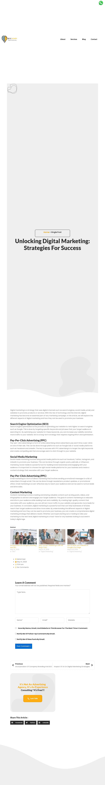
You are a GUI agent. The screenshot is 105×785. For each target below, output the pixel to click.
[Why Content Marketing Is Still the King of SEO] (52, 536)
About (62, 39)
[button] (17, 723)
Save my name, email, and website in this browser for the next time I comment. (53, 628)
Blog (84, 39)
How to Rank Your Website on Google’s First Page (77, 546)
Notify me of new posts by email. (31, 639)
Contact (94, 39)
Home (46, 232)
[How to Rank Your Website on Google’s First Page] (80, 536)
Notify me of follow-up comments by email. (36, 634)
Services (74, 39)
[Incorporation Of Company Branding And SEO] (23, 536)
